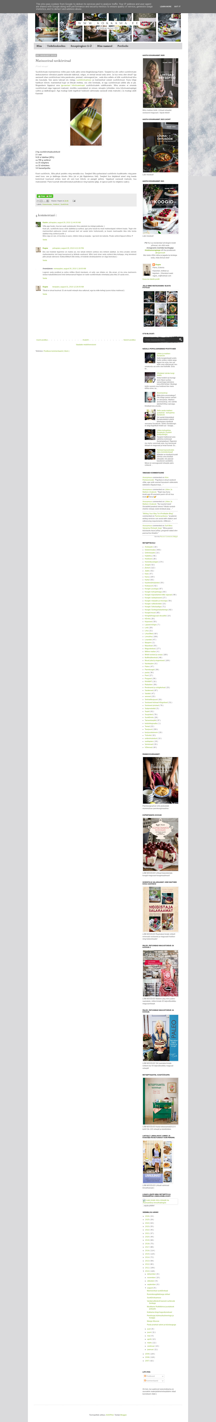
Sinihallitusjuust (151, 700)
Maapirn (148, 643)
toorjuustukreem (151, 732)
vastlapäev (149, 741)
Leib (147, 628)
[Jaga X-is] (44, 200)
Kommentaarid (152, 1381)
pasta (147, 673)
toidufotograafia (151, 723)
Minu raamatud (104, 46)
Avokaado (149, 547)
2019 (147, 1240)
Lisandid (148, 640)
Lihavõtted (149, 634)
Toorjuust (149, 729)
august (150, 1288)
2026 (147, 1216)
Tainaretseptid (150, 720)
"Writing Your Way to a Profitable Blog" (158, 514)
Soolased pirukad (152, 705)
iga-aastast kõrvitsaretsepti (73, 85)
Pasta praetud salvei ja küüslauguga (161, 1325)
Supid (147, 711)
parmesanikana (161, 516)
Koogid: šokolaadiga (153, 607)
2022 (147, 1230)
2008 (147, 1357)
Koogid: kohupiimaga (153, 592)
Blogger (123, 1415)
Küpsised (149, 622)
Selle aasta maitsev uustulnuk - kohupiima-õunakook (166, 413)
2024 (147, 1223)
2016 (147, 1251)
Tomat (147, 726)
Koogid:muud (150, 613)
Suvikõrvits (64, 204)
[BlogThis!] (41, 200)
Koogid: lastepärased (153, 598)
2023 (147, 1226)
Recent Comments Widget (169, 536)
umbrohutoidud (151, 738)
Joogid (148, 565)
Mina (39, 46)
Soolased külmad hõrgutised (156, 702)
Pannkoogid (150, 670)
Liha (147, 631)
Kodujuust (149, 586)
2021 (147, 1233)
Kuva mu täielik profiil (151, 279)
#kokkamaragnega (152, 250)
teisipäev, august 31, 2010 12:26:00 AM (68, 287)
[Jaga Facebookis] (47, 200)
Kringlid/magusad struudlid (156, 616)
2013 (147, 1261)
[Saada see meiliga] (38, 200)
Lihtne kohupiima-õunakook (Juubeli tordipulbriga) (164, 432)
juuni (149, 1332)
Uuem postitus (42, 340)
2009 (147, 1354)
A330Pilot (110, 1415)
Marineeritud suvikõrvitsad (157, 1291)
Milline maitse (150, 652)
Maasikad (149, 646)
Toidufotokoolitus (56, 46)
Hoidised (56, 204)
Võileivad (149, 747)
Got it (177, 7)
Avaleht (86, 340)
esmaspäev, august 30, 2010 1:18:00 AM (70, 269)
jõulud (147, 568)
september (151, 1284)
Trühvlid (148, 735)
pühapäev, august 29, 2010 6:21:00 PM (68, 248)
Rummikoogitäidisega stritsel (158, 1294)
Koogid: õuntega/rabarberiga (156, 610)
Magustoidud (150, 649)
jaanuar (150, 1349)
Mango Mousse (153, 1321)
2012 (147, 1264)
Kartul (147, 580)
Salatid (148, 694)
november (151, 1278)
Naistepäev (149, 664)
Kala (147, 574)
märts (149, 1343)
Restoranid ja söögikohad (155, 687)
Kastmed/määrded (152, 583)
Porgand (148, 679)
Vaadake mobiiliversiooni (86, 345)
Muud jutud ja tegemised (155, 660)
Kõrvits (148, 619)
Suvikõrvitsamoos (154, 1298)
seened (148, 696)
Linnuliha (149, 637)
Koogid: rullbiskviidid (153, 604)
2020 (147, 1237)
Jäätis (147, 571)
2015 (147, 1254)
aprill (149, 1339)
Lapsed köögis (151, 625)
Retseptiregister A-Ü (81, 46)
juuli (149, 1329)
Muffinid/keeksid (151, 658)
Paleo (147, 666)
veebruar (151, 1346)
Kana (147, 577)
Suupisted (149, 714)
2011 (147, 1268)
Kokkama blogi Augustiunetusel (159, 1312)
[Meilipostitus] (73, 201)
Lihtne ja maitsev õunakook (163, 355)
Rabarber (149, 685)
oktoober (151, 1281)
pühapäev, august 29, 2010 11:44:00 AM (65, 222)
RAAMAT (148, 681)
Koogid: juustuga (152, 589)
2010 (147, 1271)
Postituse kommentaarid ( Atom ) (56, 351)
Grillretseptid (150, 553)
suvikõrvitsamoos (83, 80)
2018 (147, 1244)
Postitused (150, 1376)
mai (149, 1336)
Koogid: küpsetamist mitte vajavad (158, 595)
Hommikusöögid (151, 562)
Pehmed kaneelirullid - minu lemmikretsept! (166, 451)
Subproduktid (150, 708)
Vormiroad (149, 744)
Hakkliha (148, 556)
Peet (147, 675)
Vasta (45, 240)
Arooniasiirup (162, 393)
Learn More (165, 7)
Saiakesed (149, 690)
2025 (147, 1220)
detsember (151, 1274)
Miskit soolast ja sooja (154, 655)
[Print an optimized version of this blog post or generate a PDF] (45, 197)
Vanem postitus (129, 340)
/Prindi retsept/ (42, 66)
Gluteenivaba (47, 204)
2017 (147, 1247)
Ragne (45, 248)
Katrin (45, 222)
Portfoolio (123, 46)
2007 (147, 1361)
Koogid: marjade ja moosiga (156, 601)
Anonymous (147, 477)
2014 (147, 1257)
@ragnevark (160, 253)
